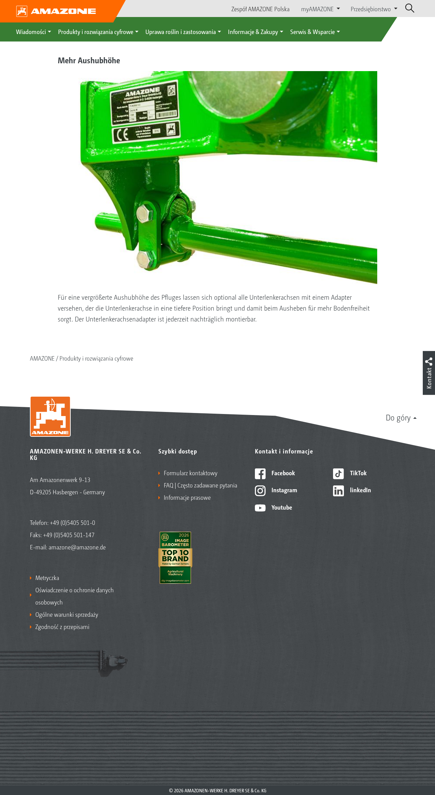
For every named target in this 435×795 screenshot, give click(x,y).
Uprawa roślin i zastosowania (180, 31)
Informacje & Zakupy (253, 31)
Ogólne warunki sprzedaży (66, 614)
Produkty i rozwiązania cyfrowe (95, 31)
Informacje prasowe (187, 497)
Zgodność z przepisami (62, 626)
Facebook (282, 472)
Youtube (281, 507)
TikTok (358, 472)
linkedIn (360, 489)
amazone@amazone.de (77, 547)
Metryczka (47, 577)
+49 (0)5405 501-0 (72, 522)
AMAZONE (42, 358)
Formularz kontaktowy (191, 472)
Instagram (283, 489)
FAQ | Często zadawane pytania (200, 485)
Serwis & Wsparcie (312, 31)
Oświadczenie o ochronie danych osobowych (74, 595)
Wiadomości (31, 31)
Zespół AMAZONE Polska (260, 8)
